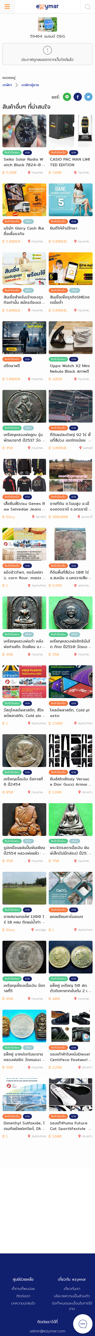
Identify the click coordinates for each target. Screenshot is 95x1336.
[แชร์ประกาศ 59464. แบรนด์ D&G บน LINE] (67, 97)
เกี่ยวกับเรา (72, 1288)
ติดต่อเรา (23, 1296)
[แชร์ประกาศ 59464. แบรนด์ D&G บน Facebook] (78, 97)
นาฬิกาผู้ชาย (30, 85)
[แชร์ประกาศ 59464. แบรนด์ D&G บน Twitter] (88, 97)
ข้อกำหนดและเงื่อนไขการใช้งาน (72, 1305)
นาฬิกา (7, 85)
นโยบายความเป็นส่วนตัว (72, 1296)
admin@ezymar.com (47, 1331)
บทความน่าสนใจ (23, 1303)
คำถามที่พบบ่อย (23, 1288)
